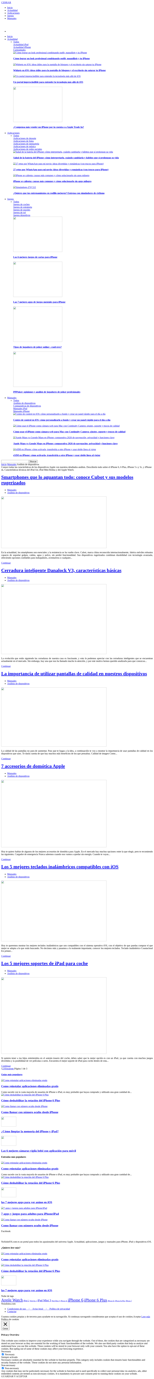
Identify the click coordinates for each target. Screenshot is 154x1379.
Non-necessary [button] (8, 1365)
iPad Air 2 (33, 1301)
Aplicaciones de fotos (23, 141)
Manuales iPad (20, 408)
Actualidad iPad (20, 44)
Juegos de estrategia (22, 207)
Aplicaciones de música (24, 146)
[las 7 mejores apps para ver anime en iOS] (8, 1196)
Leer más (145, 1316)
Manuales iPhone (21, 411)
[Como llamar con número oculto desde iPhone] (24, 1106)
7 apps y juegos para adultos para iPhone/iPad (30, 1213)
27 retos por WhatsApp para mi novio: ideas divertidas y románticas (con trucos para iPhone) (60, 169)
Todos (16, 42)
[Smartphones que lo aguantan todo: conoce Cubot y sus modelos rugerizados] (53, 547)
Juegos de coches (21, 204)
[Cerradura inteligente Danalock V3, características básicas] (53, 653)
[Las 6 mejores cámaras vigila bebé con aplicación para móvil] (8, 1145)
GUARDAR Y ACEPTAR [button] (14, 1376)
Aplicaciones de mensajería (26, 143)
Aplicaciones (13, 13)
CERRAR (6, 2)
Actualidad (12, 10)
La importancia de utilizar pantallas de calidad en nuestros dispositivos (74, 673)
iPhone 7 (129, 1301)
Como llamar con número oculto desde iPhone (29, 1112)
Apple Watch (12, 1300)
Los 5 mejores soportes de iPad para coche (44, 963)
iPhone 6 (75, 1299)
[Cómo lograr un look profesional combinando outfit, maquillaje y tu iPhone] (50, 52)
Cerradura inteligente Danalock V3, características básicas (61, 570)
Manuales (11, 18)
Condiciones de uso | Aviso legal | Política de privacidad (38, 1309)
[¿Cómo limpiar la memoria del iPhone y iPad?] (8, 1125)
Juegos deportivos (21, 215)
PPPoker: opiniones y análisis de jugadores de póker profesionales (46, 392)
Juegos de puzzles (21, 210)
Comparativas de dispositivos (27, 406)
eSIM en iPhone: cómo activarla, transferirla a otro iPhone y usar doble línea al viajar (56, 455)
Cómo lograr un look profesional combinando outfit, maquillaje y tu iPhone (51, 58)
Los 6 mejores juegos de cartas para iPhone (35, 257)
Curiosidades (19, 50)
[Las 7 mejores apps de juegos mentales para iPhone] (37, 296)
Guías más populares (11, 1074)
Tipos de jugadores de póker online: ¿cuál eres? (37, 347)
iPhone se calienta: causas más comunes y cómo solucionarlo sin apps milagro (52, 181)
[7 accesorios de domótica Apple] (53, 846)
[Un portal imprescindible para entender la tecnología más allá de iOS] (47, 76)
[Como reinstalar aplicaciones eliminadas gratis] (24, 1080)
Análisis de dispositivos (24, 403)
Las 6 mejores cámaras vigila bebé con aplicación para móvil (38, 1150)
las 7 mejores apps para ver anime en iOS (26, 1202)
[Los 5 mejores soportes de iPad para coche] (53, 1053)
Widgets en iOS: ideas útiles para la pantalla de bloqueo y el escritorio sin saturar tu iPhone (59, 70)
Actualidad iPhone (22, 47)
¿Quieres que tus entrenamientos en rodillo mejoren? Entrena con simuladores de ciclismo (59, 193)
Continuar (6, 563)
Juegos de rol (19, 212)
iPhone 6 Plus (95, 1300)
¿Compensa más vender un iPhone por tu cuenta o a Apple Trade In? (48, 127)
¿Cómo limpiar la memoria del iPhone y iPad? (30, 1131)
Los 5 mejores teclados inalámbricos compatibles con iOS (60, 866)
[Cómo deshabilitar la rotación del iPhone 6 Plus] (25, 1094)
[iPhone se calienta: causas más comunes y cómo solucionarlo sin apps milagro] (51, 175)
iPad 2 (26, 1300)
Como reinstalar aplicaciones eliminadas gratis (29, 1086)
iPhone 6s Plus (120, 1301)
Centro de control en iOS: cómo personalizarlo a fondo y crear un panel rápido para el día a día (61, 420)
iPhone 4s (63, 1301)
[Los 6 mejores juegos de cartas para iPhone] (37, 251)
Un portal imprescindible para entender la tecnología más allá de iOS (48, 82)
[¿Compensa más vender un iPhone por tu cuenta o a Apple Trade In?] (37, 121)
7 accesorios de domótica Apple (33, 766)
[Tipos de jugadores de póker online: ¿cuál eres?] (37, 341)
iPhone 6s (111, 1301)
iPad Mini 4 (56, 1301)
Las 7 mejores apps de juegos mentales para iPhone (39, 302)
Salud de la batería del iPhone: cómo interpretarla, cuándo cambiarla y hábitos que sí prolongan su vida (66, 157)
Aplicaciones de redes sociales (27, 149)
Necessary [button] (6, 1351)
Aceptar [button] (137, 1316)
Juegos (10, 15)
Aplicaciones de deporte (24, 138)
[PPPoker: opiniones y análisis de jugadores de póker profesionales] (37, 386)
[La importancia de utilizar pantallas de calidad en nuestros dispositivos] (53, 745)
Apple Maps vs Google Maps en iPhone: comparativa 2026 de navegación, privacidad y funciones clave (65, 443)
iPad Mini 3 (44, 1300)
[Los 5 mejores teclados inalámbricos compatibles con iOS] (53, 940)
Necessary (10, 1354)
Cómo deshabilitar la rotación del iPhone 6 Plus (30, 1100)
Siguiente (9, 1068)
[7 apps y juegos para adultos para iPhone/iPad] (24, 1208)
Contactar (11, 1311)
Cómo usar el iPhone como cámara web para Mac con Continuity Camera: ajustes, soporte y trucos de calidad (69, 431)
